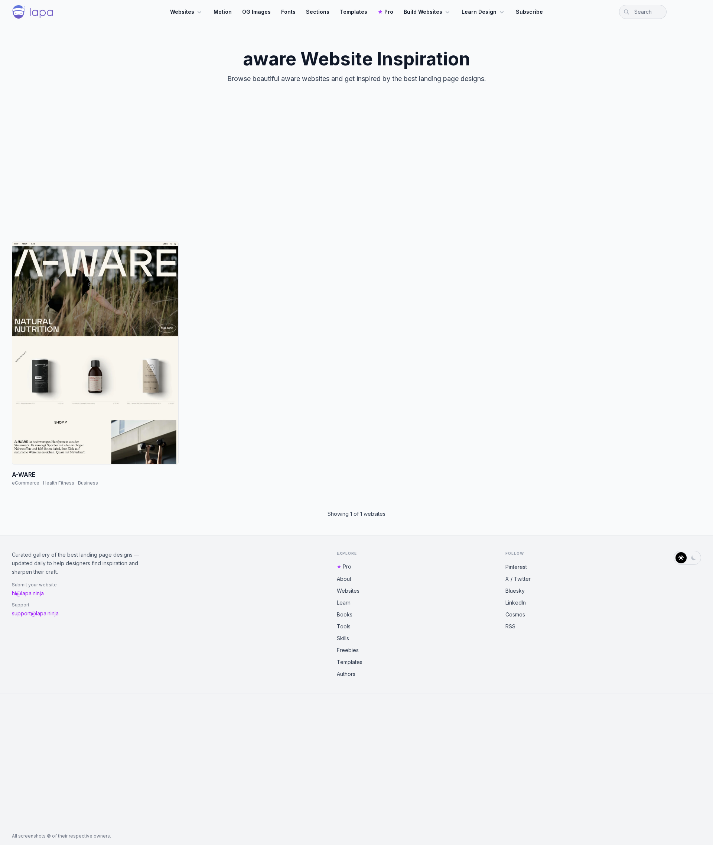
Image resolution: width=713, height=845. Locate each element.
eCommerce (25, 483)
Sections (317, 12)
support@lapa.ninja (35, 613)
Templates (353, 12)
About (344, 579)
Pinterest (516, 567)
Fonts (288, 12)
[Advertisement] (356, 169)
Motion (223, 12)
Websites (182, 12)
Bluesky (515, 590)
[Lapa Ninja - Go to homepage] (33, 12)
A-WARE (23, 474)
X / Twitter (518, 579)
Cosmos (515, 614)
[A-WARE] (95, 353)
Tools (344, 626)
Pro (388, 12)
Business (88, 483)
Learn (344, 602)
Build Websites (423, 12)
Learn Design (479, 12)
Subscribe (529, 12)
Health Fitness (58, 483)
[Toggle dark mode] (687, 558)
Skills (343, 638)
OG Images (256, 12)
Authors (346, 674)
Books (344, 614)
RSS (510, 626)
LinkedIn (515, 602)
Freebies (348, 650)
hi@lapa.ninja (28, 593)
